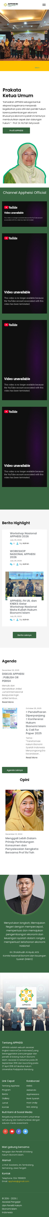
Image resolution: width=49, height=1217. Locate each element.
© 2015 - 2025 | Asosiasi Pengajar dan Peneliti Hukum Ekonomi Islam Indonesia (12, 1205)
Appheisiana (33, 1094)
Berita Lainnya (24, 635)
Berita (5, 1094)
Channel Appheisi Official (24, 192)
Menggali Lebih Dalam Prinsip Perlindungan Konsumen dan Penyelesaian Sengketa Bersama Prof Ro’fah (21, 845)
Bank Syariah (33, 1098)
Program (6, 1089)
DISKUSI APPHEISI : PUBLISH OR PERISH (13, 677)
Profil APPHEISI (16, 130)
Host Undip (32, 1102)
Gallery (5, 1098)
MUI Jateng (32, 1106)
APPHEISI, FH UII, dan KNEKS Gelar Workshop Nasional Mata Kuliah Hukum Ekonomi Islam (23, 607)
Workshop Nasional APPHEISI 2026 (23, 534)
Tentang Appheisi (10, 1085)
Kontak (5, 1107)
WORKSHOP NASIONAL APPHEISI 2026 (22, 554)
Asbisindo (31, 1090)
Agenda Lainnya (15, 770)
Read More (8, 702)
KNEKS (29, 1085)
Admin (26, 543)
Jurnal (5, 1102)
